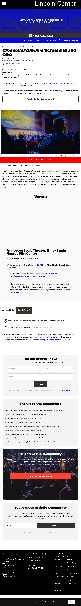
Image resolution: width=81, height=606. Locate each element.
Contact (69, 587)
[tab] (8, 310)
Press (56, 587)
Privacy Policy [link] (34, 603)
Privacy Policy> (67, 390)
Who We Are (58, 559)
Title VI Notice (71, 583)
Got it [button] (71, 602)
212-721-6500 (42, 265)
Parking (69, 559)
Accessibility (59, 570)
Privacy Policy (71, 563)
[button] (40, 35)
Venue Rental (59, 590)
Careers (57, 573)
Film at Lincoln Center (25, 61)
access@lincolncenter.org (49, 340)
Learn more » (16, 292)
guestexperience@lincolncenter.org (30, 276)
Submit (40, 384)
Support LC (58, 583)
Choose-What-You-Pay (53, 83)
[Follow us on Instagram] (29, 568)
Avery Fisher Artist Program (37, 557)
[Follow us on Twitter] (40, 568)
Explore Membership (40, 476)
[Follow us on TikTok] (36, 568)
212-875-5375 (69, 340)
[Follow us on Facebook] (33, 568)
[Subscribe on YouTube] (42, 568)
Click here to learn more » (49, 337)
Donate (56, 525)
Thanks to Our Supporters (12, 554)
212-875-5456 (51, 273)
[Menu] (4, 3)
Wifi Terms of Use (72, 573)
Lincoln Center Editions (35, 561)
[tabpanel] (40, 332)
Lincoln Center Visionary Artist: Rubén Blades (18, 47)
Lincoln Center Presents (10, 59)
